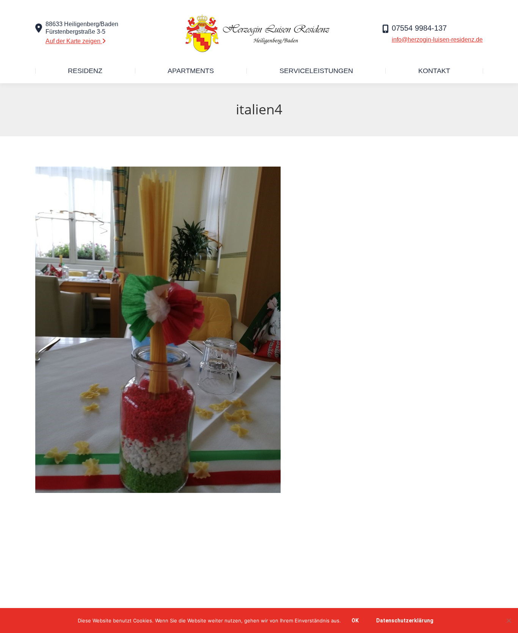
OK (355, 620)
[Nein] (508, 620)
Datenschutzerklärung (404, 620)
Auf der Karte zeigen (74, 41)
